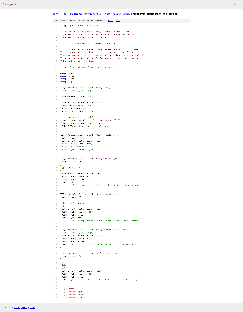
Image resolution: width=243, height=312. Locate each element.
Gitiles (17, 307)
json (238, 307)
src (108, 13)
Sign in (237, 4)
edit (118, 20)
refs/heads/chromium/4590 (84, 13)
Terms (32, 307)
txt (231, 307)
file (110, 20)
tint (63, 13)
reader (117, 13)
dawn (56, 13)
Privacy (24, 307)
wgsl (126, 13)
